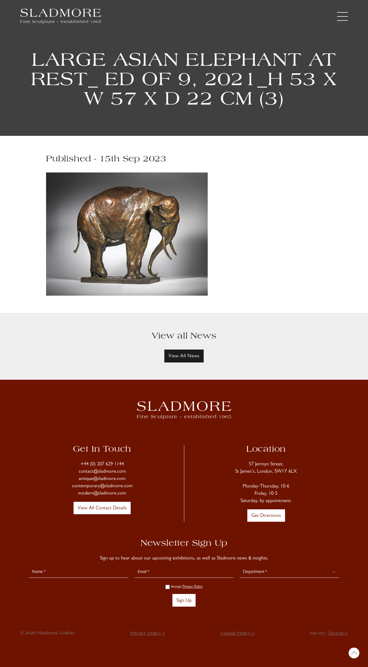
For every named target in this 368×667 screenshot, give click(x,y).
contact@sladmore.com (102, 471)
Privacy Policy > (147, 633)
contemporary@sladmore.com (102, 486)
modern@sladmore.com (102, 493)
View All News (184, 356)
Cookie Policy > (238, 633)
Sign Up (184, 601)
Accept (186, 587)
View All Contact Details (102, 508)
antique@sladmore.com (102, 479)
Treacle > (338, 633)
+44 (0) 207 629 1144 (102, 464)
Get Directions (266, 516)
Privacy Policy (192, 587)
